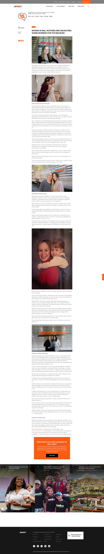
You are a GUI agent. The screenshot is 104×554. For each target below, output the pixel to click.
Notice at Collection (42, 551)
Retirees (68, 2)
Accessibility (35, 536)
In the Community (61, 6)
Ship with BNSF (49, 6)
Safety (29, 16)
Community (46, 16)
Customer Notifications (37, 541)
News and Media (47, 539)
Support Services (59, 539)
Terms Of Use (35, 551)
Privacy (47, 551)
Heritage (50, 16)
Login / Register (86, 2)
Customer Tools (47, 534)
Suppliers (73, 2)
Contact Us (79, 2)
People (41, 16)
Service (32, 16)
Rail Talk (55, 2)
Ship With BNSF (59, 534)
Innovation (37, 16)
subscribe (52, 455)
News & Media (62, 2)
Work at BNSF (81, 6)
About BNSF (71, 6)
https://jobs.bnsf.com (37, 431)
